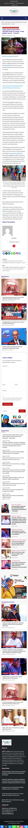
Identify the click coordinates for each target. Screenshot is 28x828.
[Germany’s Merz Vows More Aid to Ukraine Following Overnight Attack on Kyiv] (14, 336)
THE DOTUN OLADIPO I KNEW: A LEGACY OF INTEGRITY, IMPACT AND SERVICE (13, 478)
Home (2, 22)
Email (16, 384)
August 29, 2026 (10, 300)
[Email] (14, 253)
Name (4, 384)
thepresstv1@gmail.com (8, 813)
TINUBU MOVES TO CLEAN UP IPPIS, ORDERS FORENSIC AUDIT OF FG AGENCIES (13, 452)
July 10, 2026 (10, 325)
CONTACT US (14, 5)
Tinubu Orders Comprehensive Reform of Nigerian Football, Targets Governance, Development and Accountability (14, 471)
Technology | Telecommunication (9, 318)
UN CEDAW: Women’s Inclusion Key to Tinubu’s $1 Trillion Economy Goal (13, 322)
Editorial (13, 516)
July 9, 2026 (10, 350)
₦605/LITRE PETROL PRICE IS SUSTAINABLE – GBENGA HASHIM (13, 496)
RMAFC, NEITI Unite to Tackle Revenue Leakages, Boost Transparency (13, 464)
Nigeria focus (14, 316)
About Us (6, 3)
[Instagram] (17, 253)
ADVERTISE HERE (20, 3)
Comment (5, 366)
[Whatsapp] (11, 253)
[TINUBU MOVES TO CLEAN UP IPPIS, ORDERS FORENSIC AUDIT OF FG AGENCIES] (6, 533)
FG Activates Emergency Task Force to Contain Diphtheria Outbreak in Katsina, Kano (13, 298)
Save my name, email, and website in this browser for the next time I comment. (12, 398)
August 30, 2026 (10, 627)
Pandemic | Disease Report (13, 27)
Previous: (13, 261)
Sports (19, 560)
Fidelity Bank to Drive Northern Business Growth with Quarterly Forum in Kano (13, 484)
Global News (5, 27)
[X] (6, 253)
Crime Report (5, 343)
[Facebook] (4, 253)
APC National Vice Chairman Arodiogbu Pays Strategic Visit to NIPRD (12, 490)
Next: (13, 268)
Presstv (5, 35)
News (11, 293)
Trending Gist (18, 318)
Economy (13, 504)
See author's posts (14, 242)
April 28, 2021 (10, 35)
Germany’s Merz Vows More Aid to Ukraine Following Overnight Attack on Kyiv (12, 347)
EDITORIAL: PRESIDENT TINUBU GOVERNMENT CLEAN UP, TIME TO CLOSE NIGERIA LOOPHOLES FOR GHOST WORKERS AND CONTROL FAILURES (14, 445)
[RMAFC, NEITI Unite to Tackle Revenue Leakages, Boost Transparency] (6, 554)
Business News (14, 550)
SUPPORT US (12, 3)
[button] (2, 18)
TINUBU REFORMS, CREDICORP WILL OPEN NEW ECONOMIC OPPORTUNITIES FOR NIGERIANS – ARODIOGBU (12, 436)
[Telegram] (19, 253)
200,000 (9, 65)
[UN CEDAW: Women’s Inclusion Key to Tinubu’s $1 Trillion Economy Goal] (14, 311)
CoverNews (10, 823)
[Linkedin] (9, 253)
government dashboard (16, 153)
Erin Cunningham (8, 56)
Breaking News (14, 529)
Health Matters (5, 293)
